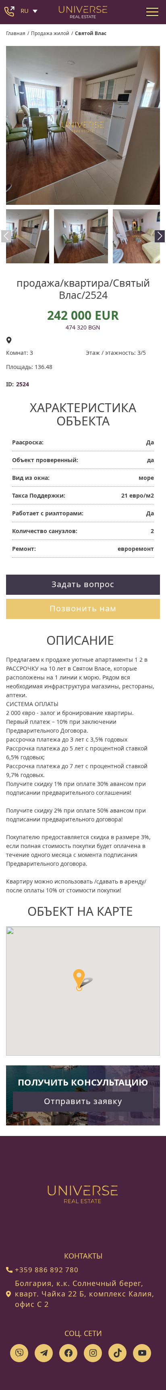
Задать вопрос (83, 584)
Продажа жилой (50, 33)
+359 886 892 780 (47, 1269)
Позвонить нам (83, 608)
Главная (15, 33)
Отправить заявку (83, 1101)
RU (25, 10)
